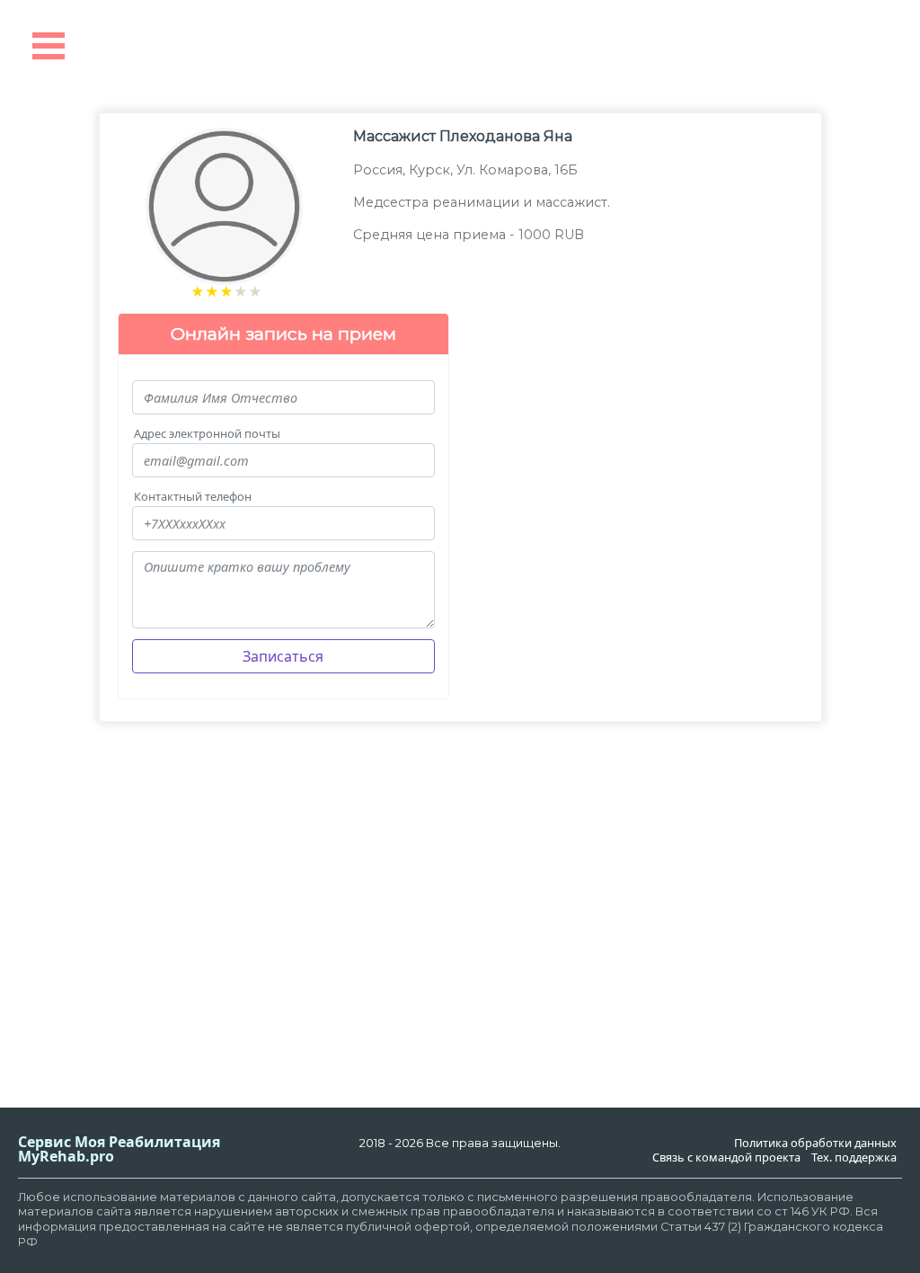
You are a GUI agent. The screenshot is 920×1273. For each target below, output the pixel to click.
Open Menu (48, 45)
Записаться (283, 656)
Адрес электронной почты (207, 434)
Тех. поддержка (854, 1157)
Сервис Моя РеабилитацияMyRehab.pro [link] (119, 1149)
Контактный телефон (193, 497)
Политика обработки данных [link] (815, 1143)
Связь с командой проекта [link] (726, 1157)
